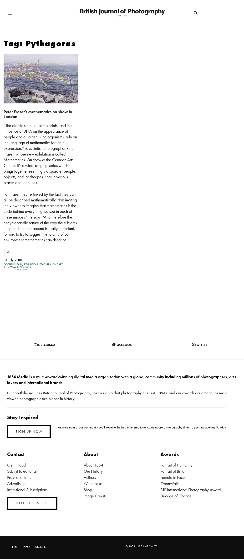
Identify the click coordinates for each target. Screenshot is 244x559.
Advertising (16, 483)
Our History (93, 471)
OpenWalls (169, 483)
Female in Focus (173, 477)
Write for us (93, 483)
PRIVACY (25, 547)
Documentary (13, 264)
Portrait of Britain (173, 471)
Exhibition (31, 264)
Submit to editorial (22, 471)
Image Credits (95, 496)
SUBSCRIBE (40, 547)
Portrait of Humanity (176, 465)
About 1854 (93, 465)
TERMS (13, 547)
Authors (90, 477)
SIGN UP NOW (28, 431)
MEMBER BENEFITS (32, 503)
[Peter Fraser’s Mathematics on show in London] (41, 78)
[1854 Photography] (122, 13)
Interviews (11, 267)
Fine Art (57, 264)
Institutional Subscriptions (27, 489)
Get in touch (17, 465)
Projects (25, 267)
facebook (124, 345)
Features (45, 264)
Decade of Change (176, 496)
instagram (46, 345)
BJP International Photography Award (190, 489)
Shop (88, 489)
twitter (201, 345)
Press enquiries (19, 477)
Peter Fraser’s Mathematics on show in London (38, 114)
